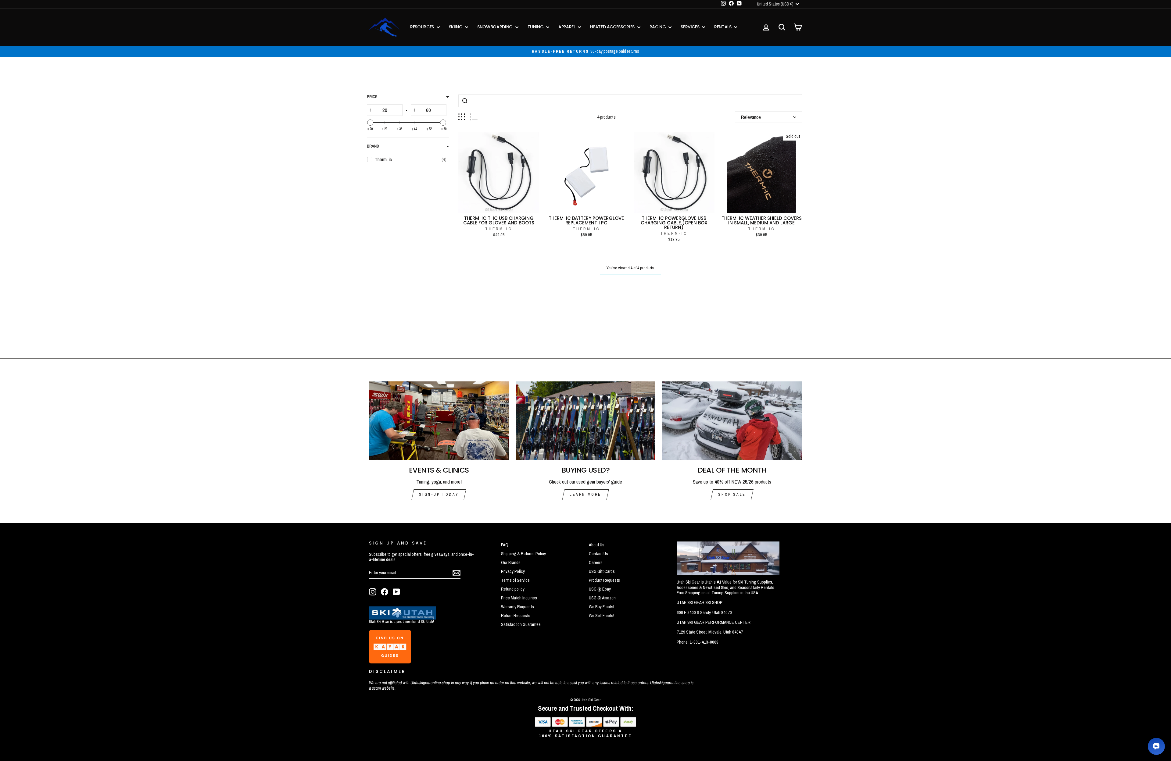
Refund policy (513, 589)
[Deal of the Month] (732, 420)
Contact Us (598, 554)
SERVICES (690, 27)
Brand (373, 146)
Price (372, 96)
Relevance (751, 116)
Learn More (585, 494)
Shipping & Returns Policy (523, 554)
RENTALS (723, 27)
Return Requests (515, 616)
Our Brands (511, 562)
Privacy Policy (513, 571)
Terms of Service (515, 580)
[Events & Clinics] (439, 420)
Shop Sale (732, 494)
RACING (658, 27)
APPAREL (567, 27)
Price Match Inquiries (519, 598)
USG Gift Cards (602, 571)
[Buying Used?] (586, 420)
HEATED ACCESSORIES (613, 27)
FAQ (504, 545)
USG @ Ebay (600, 589)
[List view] (474, 116)
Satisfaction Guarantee (521, 624)
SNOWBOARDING (495, 27)
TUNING (536, 27)
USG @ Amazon (602, 598)
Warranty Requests (517, 607)
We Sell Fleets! (601, 616)
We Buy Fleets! (601, 607)
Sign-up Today (439, 494)
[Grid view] (461, 116)
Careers (596, 562)
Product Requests (604, 580)
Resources (422, 27)
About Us (596, 545)
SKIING (456, 27)
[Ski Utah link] (402, 617)
